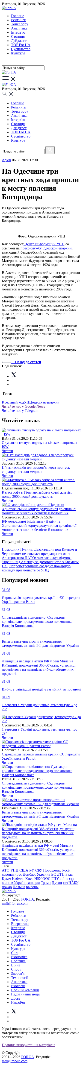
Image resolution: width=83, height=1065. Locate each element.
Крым (6, 879)
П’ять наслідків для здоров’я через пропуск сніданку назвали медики (36, 469)
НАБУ (73, 883)
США (23, 870)
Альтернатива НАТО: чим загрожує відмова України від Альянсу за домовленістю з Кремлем (40, 560)
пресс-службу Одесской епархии (46, 248)
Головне (17, 16)
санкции (33, 883)
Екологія (18, 986)
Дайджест (19, 41)
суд (71, 879)
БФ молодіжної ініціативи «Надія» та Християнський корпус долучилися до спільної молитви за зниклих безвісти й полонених (39, 525)
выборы (32, 887)
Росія (66, 870)
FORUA (27, 899)
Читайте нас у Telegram (20, 411)
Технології (19, 978)
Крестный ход (13, 402)
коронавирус (12, 874)
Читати (7, 451)
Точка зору (19, 24)
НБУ (38, 879)
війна (64, 879)
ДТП (61, 874)
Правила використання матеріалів (28, 1045)
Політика (18, 961)
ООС (46, 879)
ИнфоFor (18, 1002)
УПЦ (28, 402)
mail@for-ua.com (14, 903)
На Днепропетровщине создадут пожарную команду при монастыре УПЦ (36, 568)
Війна (15, 965)
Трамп (46, 883)
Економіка (19, 957)
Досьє (15, 998)
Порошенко (52, 870)
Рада (69, 874)
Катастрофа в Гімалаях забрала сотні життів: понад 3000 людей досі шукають (37, 494)
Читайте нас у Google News (23, 406)
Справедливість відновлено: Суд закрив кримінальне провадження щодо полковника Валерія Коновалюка (37, 787)
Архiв (6, 160)
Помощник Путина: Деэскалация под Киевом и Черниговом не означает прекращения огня (39, 551)
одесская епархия (45, 402)
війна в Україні (14, 883)
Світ (14, 953)
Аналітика (19, 28)
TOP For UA (20, 45)
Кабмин (18, 879)
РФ (31, 870)
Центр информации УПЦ (44, 244)
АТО (5, 870)
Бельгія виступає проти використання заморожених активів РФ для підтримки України (40, 814)
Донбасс (29, 874)
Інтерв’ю (18, 32)
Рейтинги (18, 20)
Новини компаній (25, 990)
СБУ (38, 870)
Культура (18, 53)
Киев (29, 879)
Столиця (18, 36)
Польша (19, 887)
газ (65, 883)
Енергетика (20, 924)
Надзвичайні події (25, 994)
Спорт (16, 969)
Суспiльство (20, 49)
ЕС (53, 874)
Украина (43, 874)
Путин (57, 883)
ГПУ (55, 879)
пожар (7, 887)
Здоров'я (17, 973)
